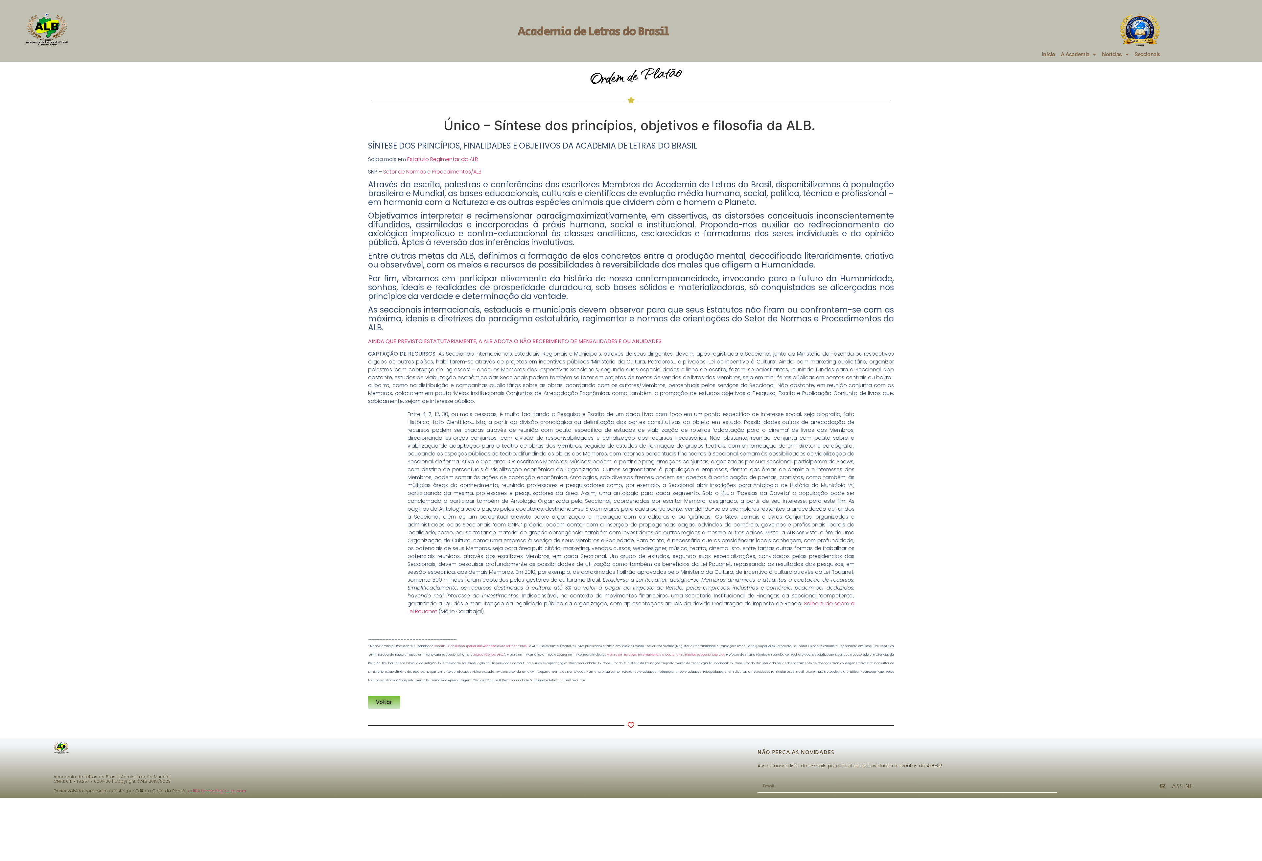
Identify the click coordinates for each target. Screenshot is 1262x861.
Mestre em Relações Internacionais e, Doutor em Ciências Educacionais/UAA (666, 655)
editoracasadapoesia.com (217, 791)
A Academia (1075, 54)
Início (1048, 54)
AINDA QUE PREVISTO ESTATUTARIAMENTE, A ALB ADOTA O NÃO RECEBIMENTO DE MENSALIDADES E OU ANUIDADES (515, 341)
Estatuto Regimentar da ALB (442, 159)
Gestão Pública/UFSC (488, 655)
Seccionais (1147, 54)
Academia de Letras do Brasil (593, 31)
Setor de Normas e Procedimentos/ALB (432, 171)
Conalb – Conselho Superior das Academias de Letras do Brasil (481, 646)
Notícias (1112, 54)
